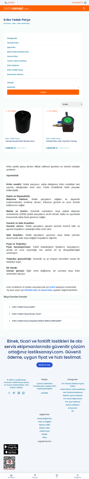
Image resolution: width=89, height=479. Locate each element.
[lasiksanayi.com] (9, 393)
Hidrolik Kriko (13, 43)
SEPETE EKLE (23, 133)
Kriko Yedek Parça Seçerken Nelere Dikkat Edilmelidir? (37, 321)
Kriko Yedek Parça (23, 23)
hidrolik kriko (31, 290)
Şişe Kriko (11, 47)
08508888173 (77, 3)
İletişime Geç (44, 365)
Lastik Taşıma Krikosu (17, 61)
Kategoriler (77, 477)
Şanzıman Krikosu (15, 74)
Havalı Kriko (12, 56)
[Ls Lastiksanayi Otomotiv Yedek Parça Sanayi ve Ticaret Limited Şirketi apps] (44, 452)
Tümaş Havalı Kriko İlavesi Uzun (20, 141)
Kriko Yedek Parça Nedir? (23, 307)
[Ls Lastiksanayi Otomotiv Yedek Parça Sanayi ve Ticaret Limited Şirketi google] (44, 446)
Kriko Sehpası (13, 65)
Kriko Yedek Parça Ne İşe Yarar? (26, 314)
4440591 (10, 3)
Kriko (14, 23)
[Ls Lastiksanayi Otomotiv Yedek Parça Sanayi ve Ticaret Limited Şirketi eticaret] (44, 463)
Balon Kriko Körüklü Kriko (18, 52)
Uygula (43, 92)
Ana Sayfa (11, 477)
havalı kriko (46, 290)
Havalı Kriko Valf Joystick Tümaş (61, 141)
